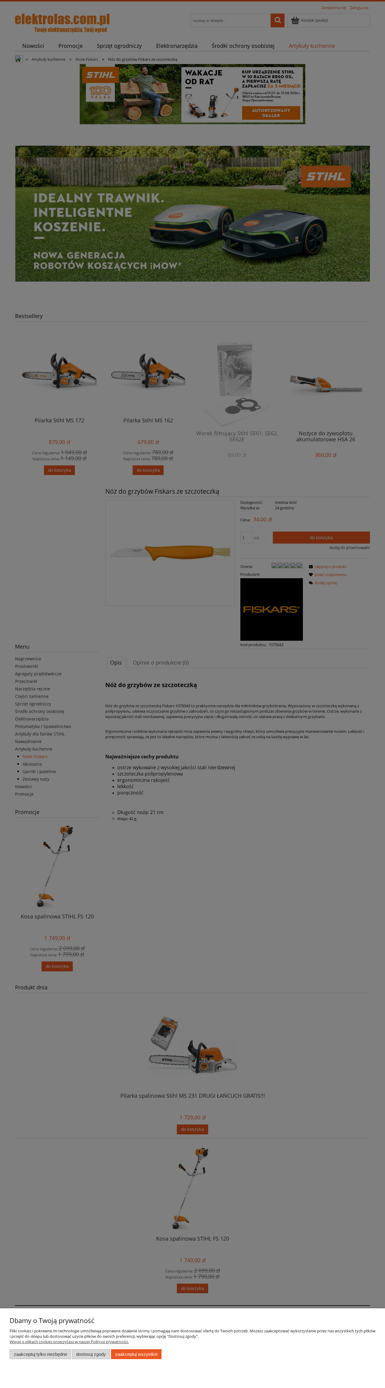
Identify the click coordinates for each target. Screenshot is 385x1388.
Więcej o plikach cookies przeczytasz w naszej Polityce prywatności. (69, 1341)
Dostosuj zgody (91, 1354)
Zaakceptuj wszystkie (136, 1354)
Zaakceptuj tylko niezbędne (40, 1354)
